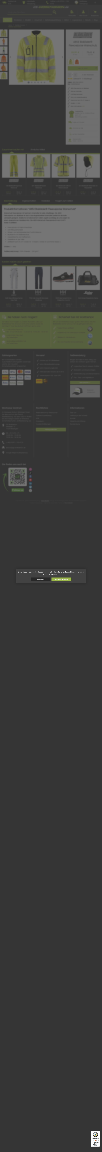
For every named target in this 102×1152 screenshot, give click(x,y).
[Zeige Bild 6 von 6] (44, 82)
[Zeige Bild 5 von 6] (41, 82)
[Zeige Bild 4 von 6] (38, 82)
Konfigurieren (40, 579)
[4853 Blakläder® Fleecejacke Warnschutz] (36, 57)
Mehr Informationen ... (51, 574)
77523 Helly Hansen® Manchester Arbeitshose (38, 299)
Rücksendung (75, 424)
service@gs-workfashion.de (16, 448)
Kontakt (72, 418)
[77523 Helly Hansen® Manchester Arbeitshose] (39, 278)
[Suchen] (54, 12)
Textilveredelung (77, 355)
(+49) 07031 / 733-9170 (14, 442)
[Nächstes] (62, 57)
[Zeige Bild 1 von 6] (28, 82)
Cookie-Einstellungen (43, 424)
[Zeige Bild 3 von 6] (35, 82)
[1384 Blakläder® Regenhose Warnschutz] (14, 166)
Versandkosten (45, 500)
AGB (37, 418)
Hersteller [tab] (46, 201)
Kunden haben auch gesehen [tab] (16, 261)
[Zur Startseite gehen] (51, 7)
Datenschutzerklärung (43, 415)
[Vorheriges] (10, 57)
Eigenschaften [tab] (29, 201)
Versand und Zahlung (77, 421)
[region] (34, 57)
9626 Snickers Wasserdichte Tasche (88, 298)
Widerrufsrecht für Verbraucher (46, 413)
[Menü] (99, 1132)
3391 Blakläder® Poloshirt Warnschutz (39, 187)
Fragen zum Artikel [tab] (64, 201)
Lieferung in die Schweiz (78, 415)
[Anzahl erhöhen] (75, 75)
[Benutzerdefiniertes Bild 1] (90, 328)
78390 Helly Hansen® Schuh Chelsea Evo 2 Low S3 (63, 299)
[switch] (95, 1144)
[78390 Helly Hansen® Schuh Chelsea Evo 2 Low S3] (63, 278)
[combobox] (29, 12)
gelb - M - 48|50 (83, 68)
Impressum (40, 421)
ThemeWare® (68, 503)
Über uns (73, 413)
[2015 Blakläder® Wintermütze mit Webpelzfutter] (88, 166)
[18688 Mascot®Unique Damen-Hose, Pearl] (14, 278)
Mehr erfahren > (85, 382)
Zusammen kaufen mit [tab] (13, 149)
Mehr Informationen (76, 106)
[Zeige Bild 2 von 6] (32, 82)
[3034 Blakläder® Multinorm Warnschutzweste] (63, 166)
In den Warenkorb (88, 75)
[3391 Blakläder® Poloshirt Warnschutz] (39, 166)
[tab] (10, 201)
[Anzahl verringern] (70, 75)
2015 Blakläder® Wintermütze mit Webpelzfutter (88, 187)
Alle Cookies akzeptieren (61, 579)
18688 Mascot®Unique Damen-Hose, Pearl (14, 299)
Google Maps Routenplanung (16, 453)
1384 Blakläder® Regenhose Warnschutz (14, 187)
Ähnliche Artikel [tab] (38, 149)
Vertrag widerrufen (51, 429)
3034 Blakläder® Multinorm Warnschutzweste (63, 187)
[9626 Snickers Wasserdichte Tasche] (88, 278)
